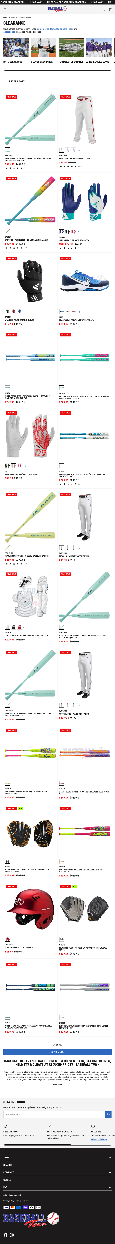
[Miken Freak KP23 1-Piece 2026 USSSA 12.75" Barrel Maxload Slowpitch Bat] (7, 387)
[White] (7, 627)
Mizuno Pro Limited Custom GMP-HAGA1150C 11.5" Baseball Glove (27, 870)
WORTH (62, 789)
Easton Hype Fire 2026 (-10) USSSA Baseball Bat (26, 240)
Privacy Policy (8, 1201)
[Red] (13, 311)
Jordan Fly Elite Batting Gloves (74, 240)
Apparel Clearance (97, 61)
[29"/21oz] (7, 705)
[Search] (103, 9)
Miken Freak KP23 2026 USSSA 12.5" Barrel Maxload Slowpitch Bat (82, 475)
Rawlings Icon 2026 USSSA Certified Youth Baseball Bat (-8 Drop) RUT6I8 (29, 715)
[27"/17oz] (7, 149)
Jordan (62, 237)
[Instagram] (12, 1235)
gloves (45, 29)
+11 (78, 232)
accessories (9, 31)
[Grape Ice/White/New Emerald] (61, 231)
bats (38, 29)
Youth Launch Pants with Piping (74, 714)
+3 (79, 312)
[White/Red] (61, 150)
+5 (79, 150)
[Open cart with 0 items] (110, 9)
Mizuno (8, 867)
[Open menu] (19, 9)
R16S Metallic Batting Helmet (19, 948)
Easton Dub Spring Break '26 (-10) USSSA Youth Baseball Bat (26, 793)
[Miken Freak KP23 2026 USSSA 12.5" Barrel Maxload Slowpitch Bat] (61, 465)
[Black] (7, 311)
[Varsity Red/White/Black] (73, 231)
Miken (7, 393)
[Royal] (19, 311)
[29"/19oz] (7, 783)
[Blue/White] (61, 311)
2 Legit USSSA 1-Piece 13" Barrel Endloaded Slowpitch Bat (84, 793)
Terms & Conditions (23, 1201)
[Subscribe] (108, 1114)
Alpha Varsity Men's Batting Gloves (21, 474)
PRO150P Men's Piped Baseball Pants (76, 158)
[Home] (57, 9)
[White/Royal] (67, 150)
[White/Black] (61, 547)
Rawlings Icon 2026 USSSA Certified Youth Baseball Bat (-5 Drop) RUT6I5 (83, 637)
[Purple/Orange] (73, 311)
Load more (57, 1051)
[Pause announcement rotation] (113, 2)
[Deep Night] (19, 465)
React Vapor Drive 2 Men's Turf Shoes (76, 320)
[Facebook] (5, 1235)
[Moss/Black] (7, 465)
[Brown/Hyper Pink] (67, 311)
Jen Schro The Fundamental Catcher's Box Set (26, 636)
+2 (24, 627)
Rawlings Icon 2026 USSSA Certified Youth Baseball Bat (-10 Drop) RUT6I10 (29, 159)
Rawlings (9, 155)
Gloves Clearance (42, 61)
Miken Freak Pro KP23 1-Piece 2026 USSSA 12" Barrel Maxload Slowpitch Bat (28, 1027)
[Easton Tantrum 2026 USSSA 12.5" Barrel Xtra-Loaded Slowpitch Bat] (61, 1017)
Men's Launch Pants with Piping (74, 556)
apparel (63, 29)
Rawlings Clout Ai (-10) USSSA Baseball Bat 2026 (27, 556)
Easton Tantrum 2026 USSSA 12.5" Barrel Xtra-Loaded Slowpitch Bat (83, 1027)
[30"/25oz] (61, 627)
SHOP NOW (27, 2)
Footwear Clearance (71, 61)
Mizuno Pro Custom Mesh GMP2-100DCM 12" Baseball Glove (83, 949)
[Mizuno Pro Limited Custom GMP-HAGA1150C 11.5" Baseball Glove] (7, 861)
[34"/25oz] (61, 387)
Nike (61, 317)
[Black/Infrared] (67, 231)
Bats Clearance (12, 61)
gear (70, 29)
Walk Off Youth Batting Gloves (19, 320)
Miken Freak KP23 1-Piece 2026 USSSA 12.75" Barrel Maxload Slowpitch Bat (27, 397)
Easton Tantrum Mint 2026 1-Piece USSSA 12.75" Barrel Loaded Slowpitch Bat (84, 397)
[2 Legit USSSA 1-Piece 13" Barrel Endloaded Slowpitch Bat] (61, 783)
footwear (54, 29)
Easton (8, 237)
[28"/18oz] (7, 231)
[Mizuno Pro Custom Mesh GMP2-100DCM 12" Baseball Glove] (61, 939)
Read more (57, 1084)
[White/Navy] (73, 150)
